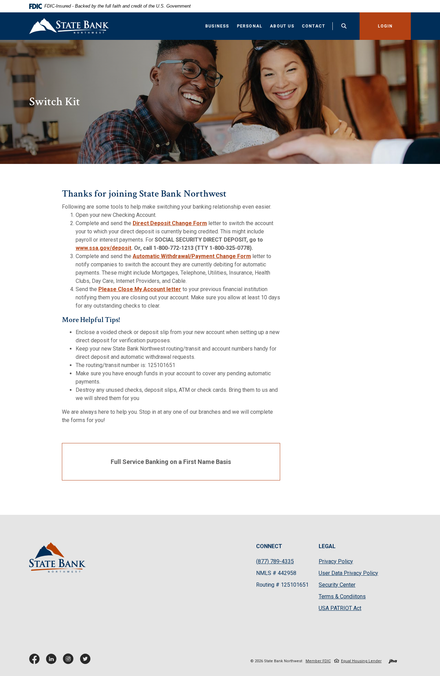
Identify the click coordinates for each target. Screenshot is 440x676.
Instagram (70, 661)
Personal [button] (250, 26)
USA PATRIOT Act (340, 608)
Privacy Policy (336, 562)
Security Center (337, 584)
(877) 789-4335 (275, 561)
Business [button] (217, 26)
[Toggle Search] (344, 26)
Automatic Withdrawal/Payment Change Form (192, 256)
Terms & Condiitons (342, 596)
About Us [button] (282, 26)
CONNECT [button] (269, 546)
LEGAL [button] (327, 546)
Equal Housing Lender (361, 661)
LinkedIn (52, 661)
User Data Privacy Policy (348, 573)
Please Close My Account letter (139, 289)
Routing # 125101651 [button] (282, 584)
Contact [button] (313, 26)
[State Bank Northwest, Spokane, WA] (69, 26)
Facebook (36, 661)
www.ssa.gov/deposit (103, 248)
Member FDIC (318, 661)
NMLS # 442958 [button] (276, 573)
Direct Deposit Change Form (170, 223)
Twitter (86, 661)
